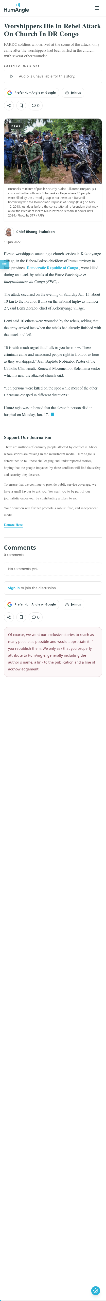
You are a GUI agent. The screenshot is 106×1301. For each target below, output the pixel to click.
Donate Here (13, 524)
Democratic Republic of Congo (52, 267)
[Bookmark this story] (21, 105)
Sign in (14, 588)
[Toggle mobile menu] (97, 8)
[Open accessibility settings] (95, 1290)
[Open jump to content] (4, 264)
